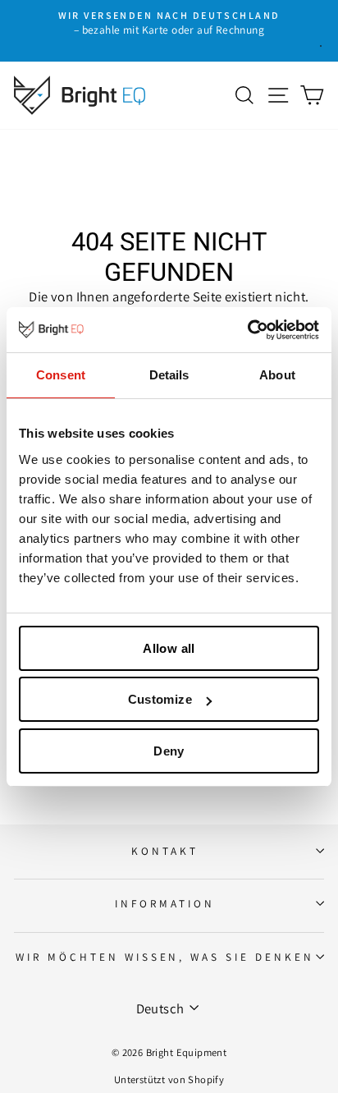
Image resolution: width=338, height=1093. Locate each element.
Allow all (168, 648)
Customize (160, 699)
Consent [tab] (60, 375)
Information (165, 903)
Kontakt (165, 850)
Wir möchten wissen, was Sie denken (165, 956)
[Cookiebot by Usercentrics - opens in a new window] (247, 330)
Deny (169, 751)
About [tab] (277, 375)
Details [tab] (169, 375)
